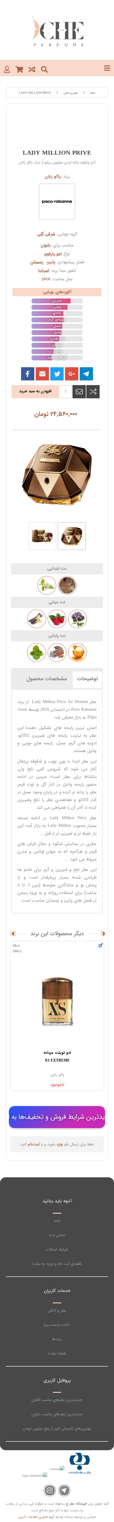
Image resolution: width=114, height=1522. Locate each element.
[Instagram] (49, 1490)
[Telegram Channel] (64, 1490)
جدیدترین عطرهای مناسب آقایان (57, 1400)
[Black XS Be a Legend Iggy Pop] (57, 1001)
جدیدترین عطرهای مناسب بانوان (57, 1414)
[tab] (87, 679)
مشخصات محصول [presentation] (46, 679)
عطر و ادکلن (57, 1310)
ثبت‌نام (34, 1144)
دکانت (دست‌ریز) (57, 1325)
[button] (42, 373)
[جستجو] (44, 69)
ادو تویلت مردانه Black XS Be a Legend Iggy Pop (57, 1056)
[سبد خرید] (19, 69)
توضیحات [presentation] (87, 679)
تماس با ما (57, 1235)
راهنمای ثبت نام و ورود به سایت (57, 1264)
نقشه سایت (57, 1353)
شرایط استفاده (57, 1249)
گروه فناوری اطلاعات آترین (36, 1517)
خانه (57, 1221)
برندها (57, 1339)
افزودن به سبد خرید (35, 391)
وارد (59, 1144)
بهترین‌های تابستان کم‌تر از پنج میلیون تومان (57, 1428)
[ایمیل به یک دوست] (79, 391)
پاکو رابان (53, 176)
